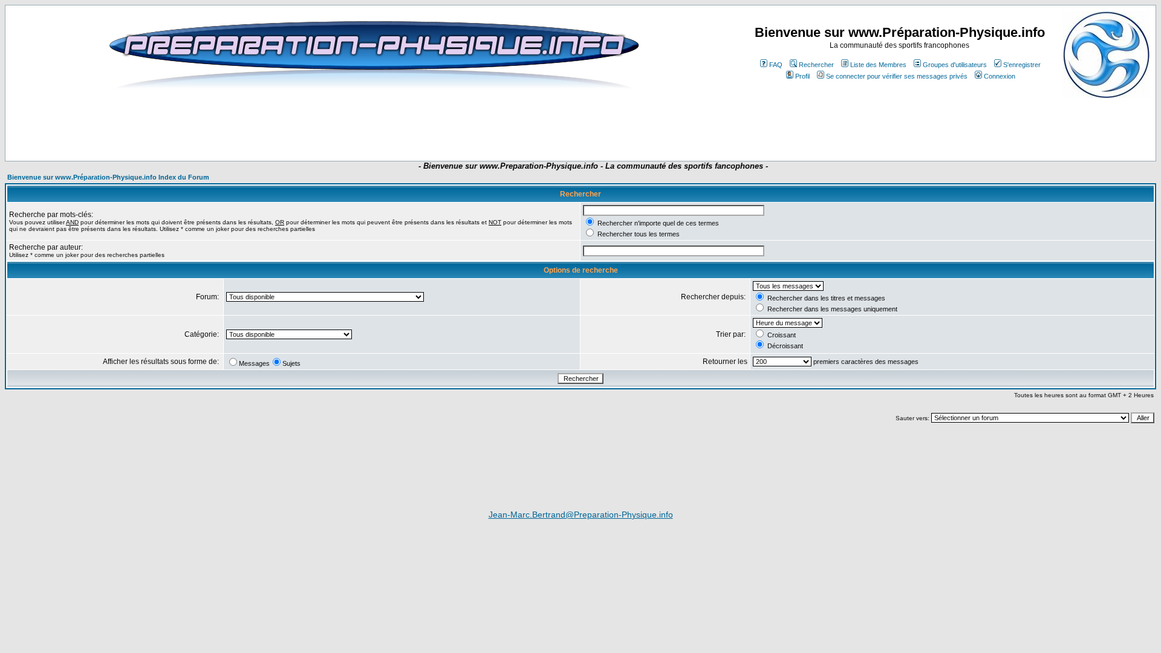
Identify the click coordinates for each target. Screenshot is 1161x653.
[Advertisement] (359, 125)
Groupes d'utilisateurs (955, 64)
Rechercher (816, 64)
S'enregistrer (1022, 64)
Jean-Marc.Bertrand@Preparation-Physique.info (581, 514)
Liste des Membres (878, 64)
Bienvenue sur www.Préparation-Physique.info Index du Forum (108, 177)
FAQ (775, 64)
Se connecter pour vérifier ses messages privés (897, 76)
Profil (802, 76)
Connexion (999, 76)
